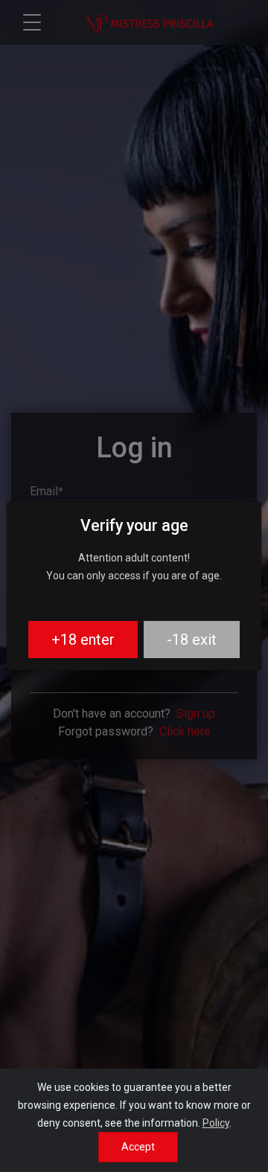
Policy (215, 1123)
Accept (138, 1147)
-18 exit (192, 639)
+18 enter (83, 639)
